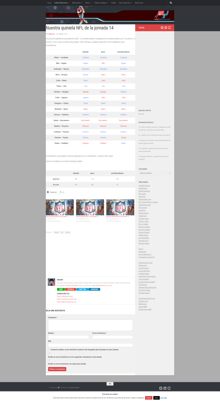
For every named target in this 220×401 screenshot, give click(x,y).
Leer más (163, 398)
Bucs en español (144, 230)
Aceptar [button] (148, 398)
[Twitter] (162, 27)
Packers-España (144, 227)
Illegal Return (143, 188)
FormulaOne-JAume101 (147, 257)
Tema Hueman (74, 387)
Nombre (51, 333)
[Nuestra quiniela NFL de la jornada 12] (120, 207)
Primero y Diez (143, 221)
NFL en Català (143, 224)
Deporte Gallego (100, 3)
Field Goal (142, 197)
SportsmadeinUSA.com (147, 298)
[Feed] (165, 27)
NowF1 (141, 249)
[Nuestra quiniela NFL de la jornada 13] (90, 207)
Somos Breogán (144, 271)
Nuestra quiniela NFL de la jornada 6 (56, 216)
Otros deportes (124, 3)
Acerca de (139, 3)
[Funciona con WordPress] (58, 387)
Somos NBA (143, 307)
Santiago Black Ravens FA (147, 287)
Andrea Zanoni (144, 213)
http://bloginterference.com (102, 285)
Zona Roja (142, 210)
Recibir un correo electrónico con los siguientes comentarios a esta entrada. (75, 357)
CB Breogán (143, 265)
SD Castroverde (144, 293)
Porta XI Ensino (144, 268)
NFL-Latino (142, 194)
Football (56, 232)
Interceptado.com (145, 199)
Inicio (49, 3)
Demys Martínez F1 (145, 254)
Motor (87, 3)
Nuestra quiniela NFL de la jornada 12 (117, 216)
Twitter (82, 289)
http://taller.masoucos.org (66, 302)
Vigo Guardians (144, 279)
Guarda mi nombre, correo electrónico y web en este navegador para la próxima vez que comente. (85, 350)
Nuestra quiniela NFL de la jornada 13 (87, 216)
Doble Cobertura (144, 191)
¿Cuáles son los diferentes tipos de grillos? (155, 135)
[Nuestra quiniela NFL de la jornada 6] (60, 207)
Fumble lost (143, 216)
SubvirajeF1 (143, 252)
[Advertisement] (90, 255)
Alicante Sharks (144, 243)
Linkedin (94, 289)
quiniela (67, 232)
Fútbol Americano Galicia (147, 276)
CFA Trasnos (143, 285)
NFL (62, 232)
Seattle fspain (143, 235)
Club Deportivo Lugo (146, 263)
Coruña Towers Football (147, 282)
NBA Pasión (143, 304)
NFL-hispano (143, 208)
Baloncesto (76, 3)
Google (70, 289)
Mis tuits (141, 114)
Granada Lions (143, 241)
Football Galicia (144, 274)
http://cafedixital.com (74, 285)
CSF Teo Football (144, 290)
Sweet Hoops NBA (145, 309)
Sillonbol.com (143, 301)
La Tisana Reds (144, 238)
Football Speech (144, 186)
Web (61, 289)
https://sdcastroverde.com (67, 299)
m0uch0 (51, 34)
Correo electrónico (99, 333)
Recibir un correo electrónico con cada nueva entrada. (67, 364)
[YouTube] (169, 27)
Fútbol (113, 3)
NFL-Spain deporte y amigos (148, 202)
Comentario (52, 317)
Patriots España (144, 232)
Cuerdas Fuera (144, 219)
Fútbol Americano (60, 3)
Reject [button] (156, 398)
